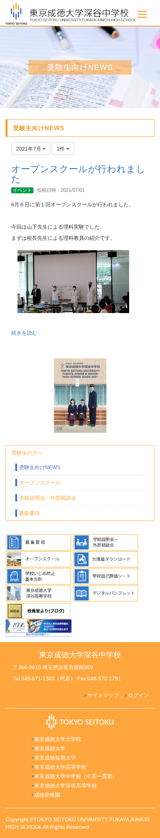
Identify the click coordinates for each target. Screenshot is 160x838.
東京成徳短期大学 (55, 758)
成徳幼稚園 (47, 795)
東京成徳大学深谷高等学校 (65, 786)
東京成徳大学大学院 (57, 739)
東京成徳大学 (49, 748)
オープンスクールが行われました (78, 174)
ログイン (138, 695)
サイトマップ (103, 695)
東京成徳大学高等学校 (60, 767)
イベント (22, 190)
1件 (61, 149)
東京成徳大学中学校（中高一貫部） (76, 776)
